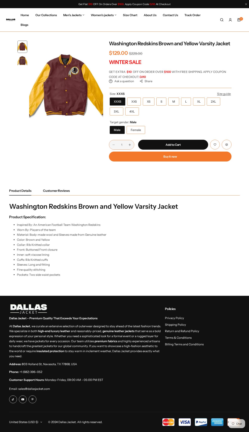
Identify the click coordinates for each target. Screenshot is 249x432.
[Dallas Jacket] (11, 19)
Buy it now (170, 156)
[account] (230, 20)
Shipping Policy (175, 324)
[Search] (221, 20)
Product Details (20, 191)
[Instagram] (13, 399)
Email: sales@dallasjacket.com (29, 389)
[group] (66, 87)
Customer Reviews (56, 191)
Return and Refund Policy (182, 331)
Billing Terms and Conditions (184, 344)
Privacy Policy (174, 318)
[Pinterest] (32, 399)
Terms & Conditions (178, 337)
